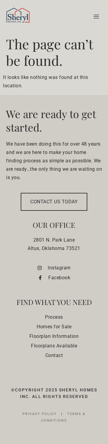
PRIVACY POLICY (40, 414)
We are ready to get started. (51, 120)
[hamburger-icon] (95, 16)
